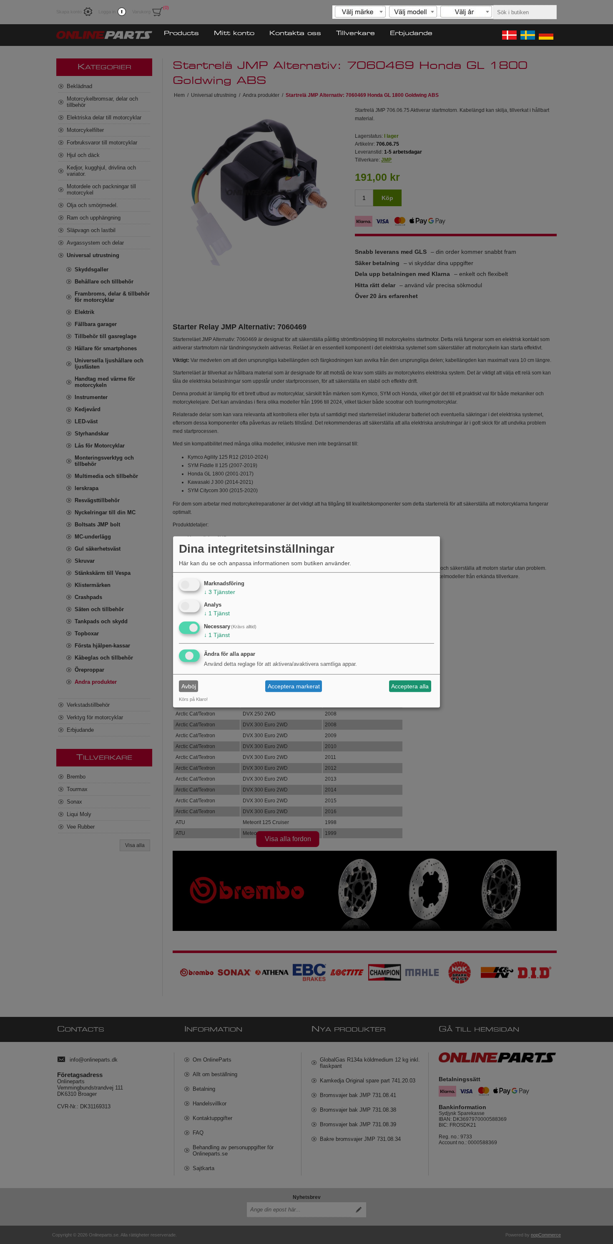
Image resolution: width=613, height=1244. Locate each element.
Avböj (188, 686)
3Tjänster (219, 591)
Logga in (107, 11)
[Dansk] (508, 35)
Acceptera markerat (294, 686)
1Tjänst (217, 613)
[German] (545, 35)
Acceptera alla (410, 686)
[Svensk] (527, 35)
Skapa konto (69, 11)
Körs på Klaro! (193, 699)
